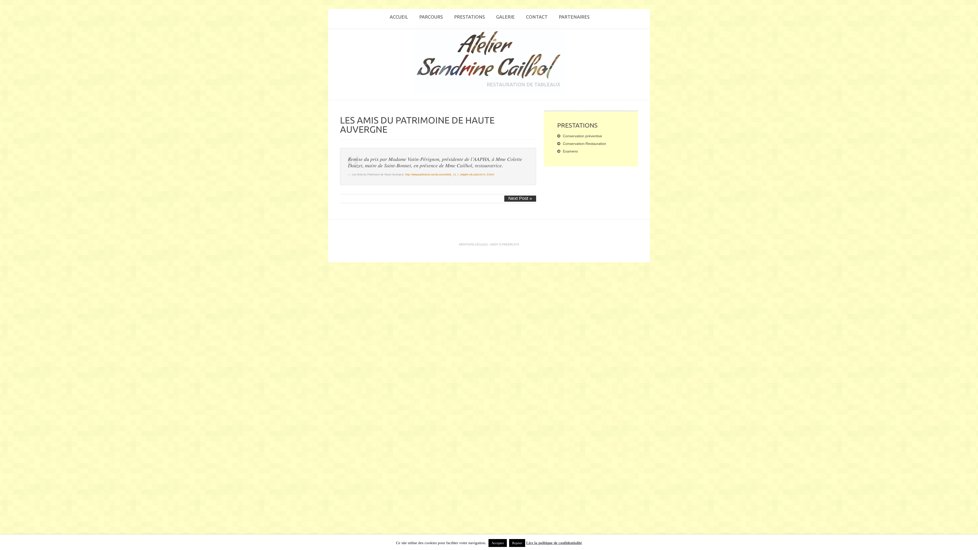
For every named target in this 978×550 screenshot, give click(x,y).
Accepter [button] (498, 543)
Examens (570, 151)
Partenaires (574, 16)
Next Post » (520, 198)
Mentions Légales (473, 244)
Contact (537, 16)
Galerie (505, 16)
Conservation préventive (582, 136)
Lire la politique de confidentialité (554, 543)
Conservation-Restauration (584, 144)
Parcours (431, 16)
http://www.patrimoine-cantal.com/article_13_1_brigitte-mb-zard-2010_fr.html (449, 174)
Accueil (399, 16)
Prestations (469, 16)
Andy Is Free (499, 244)
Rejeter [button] (517, 543)
